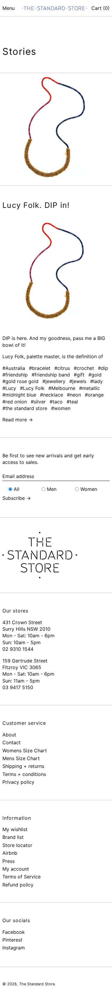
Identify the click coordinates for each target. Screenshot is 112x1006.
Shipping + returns (23, 766)
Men (51, 489)
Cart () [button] (100, 8)
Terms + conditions (24, 774)
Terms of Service (21, 877)
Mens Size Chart (21, 758)
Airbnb (9, 853)
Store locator (17, 845)
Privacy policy (18, 782)
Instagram (13, 948)
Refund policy (17, 885)
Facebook (13, 932)
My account (15, 869)
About (9, 735)
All (16, 489)
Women (88, 489)
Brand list (13, 837)
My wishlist (14, 829)
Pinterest (12, 940)
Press (8, 861)
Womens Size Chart (24, 751)
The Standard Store (37, 984)
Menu (8, 8)
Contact (11, 742)
